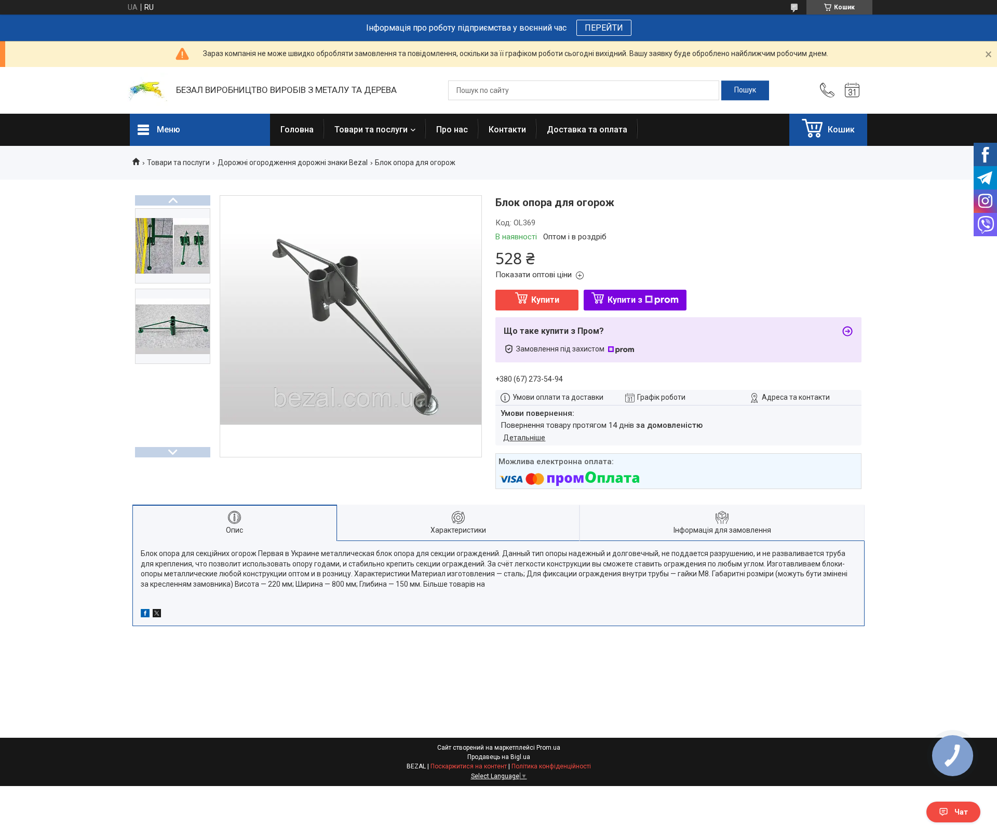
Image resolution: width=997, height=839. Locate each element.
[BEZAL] (147, 91)
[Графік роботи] (852, 90)
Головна (297, 129)
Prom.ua (548, 747)
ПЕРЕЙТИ (604, 28)
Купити (545, 300)
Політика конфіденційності (551, 766)
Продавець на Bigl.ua (498, 757)
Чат (961, 812)
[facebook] (145, 615)
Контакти (507, 129)
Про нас (452, 129)
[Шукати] (745, 90)
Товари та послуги (371, 129)
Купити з (625, 300)
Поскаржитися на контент (468, 766)
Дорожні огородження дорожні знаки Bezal (293, 162)
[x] (157, 615)
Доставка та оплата (587, 129)
